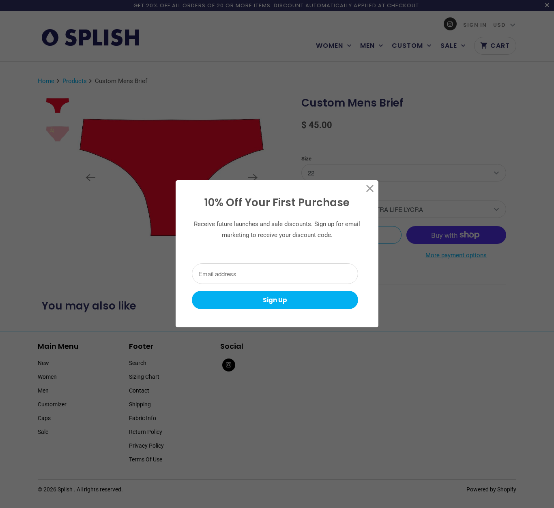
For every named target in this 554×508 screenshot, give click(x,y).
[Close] (370, 188)
